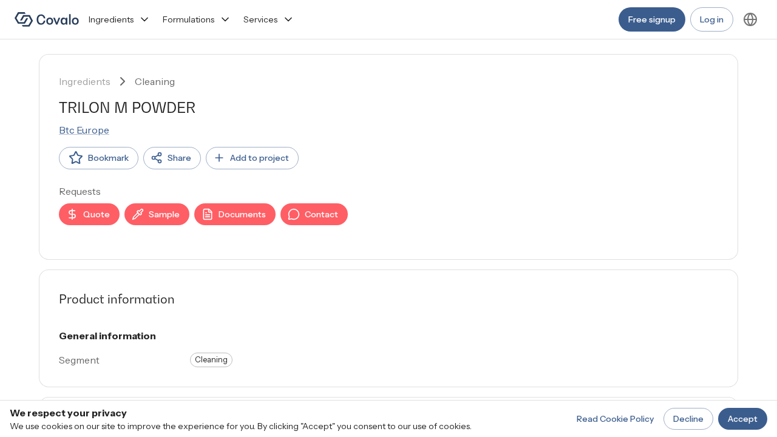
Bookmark (108, 157)
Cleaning (155, 81)
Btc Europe (84, 130)
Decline (688, 418)
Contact (321, 214)
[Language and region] (750, 19)
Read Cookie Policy (615, 418)
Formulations (188, 19)
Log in (712, 19)
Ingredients (111, 19)
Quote (96, 214)
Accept (743, 418)
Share (179, 157)
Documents (242, 214)
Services (260, 19)
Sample (164, 214)
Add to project (259, 157)
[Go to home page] (47, 19)
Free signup (652, 19)
